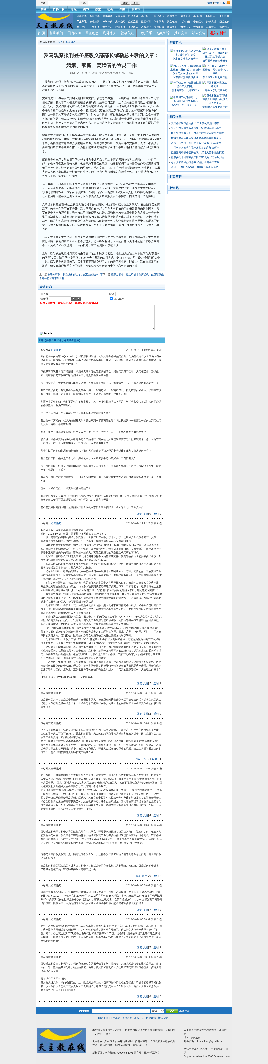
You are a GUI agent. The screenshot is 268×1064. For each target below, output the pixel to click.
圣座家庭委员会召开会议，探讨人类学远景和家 (197, 152)
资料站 (135, 9)
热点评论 (163, 33)
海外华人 (109, 33)
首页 (60, 42)
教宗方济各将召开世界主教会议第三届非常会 (196, 142)
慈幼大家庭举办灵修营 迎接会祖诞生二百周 (195, 162)
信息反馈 (151, 1017)
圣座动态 (92, 33)
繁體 (210, 2)
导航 (122, 9)
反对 (155, 513)
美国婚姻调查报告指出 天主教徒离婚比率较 (195, 123)
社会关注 (127, 33)
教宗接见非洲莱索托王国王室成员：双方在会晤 (197, 157)
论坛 (74, 9)
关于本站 (115, 1017)
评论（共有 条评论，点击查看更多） (60, 340)
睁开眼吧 (56, 349)
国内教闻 (74, 33)
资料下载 (58, 9)
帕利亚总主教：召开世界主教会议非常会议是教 (197, 133)
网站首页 (103, 1017)
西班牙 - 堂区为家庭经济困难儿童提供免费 (194, 167)
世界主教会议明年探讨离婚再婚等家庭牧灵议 (196, 138)
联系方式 (139, 1017)
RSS (224, 2)
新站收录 (163, 1017)
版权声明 (127, 1017)
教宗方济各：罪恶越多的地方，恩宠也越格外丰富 (75, 274)
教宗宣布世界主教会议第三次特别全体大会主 (196, 128)
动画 (110, 9)
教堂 (98, 9)
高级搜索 (184, 1010)
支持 (145, 513)
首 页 (41, 33)
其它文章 (181, 33)
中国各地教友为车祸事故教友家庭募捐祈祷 (195, 147)
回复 (139, 513)
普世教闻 (56, 33)
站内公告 (198, 33)
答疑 (43, 9)
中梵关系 (145, 33)
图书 (86, 9)
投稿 (216, 2)
